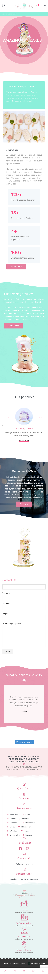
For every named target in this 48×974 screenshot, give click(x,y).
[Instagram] (27, 848)
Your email (6, 603)
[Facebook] (20, 848)
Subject (5, 613)
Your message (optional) (11, 623)
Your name (6, 593)
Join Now (41, 14)
